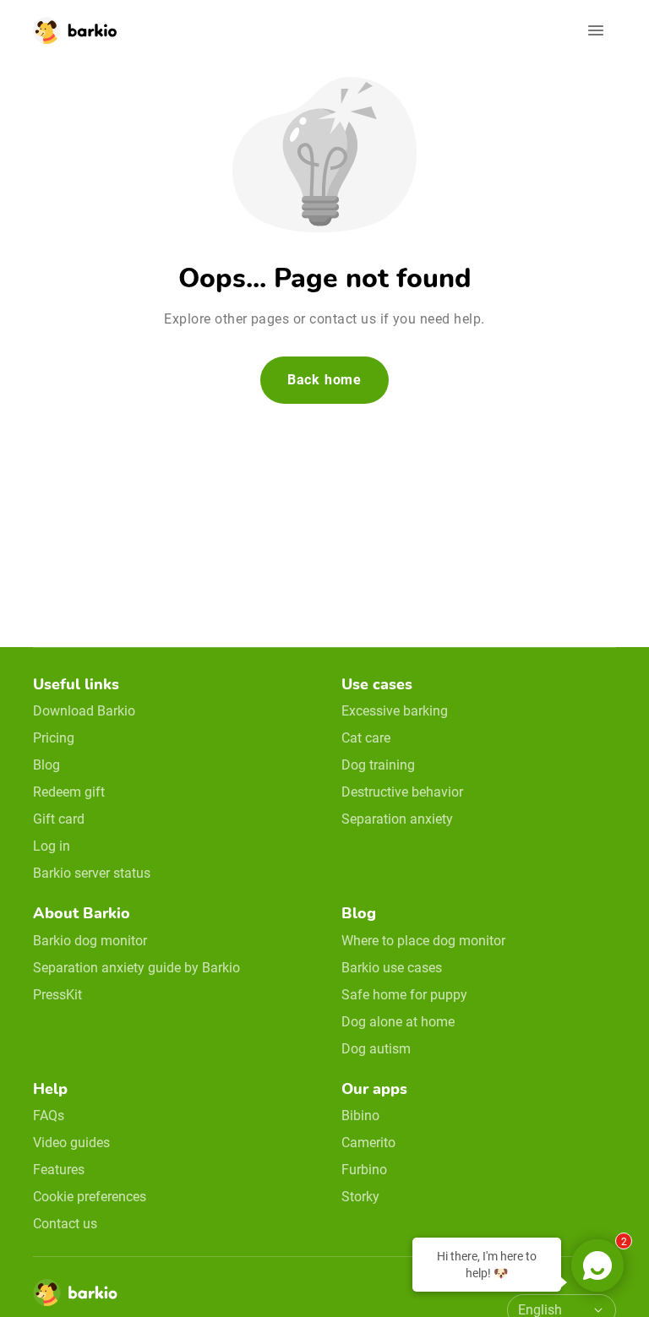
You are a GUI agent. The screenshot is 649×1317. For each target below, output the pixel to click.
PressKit (57, 995)
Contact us (65, 1224)
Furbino (364, 1170)
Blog (46, 765)
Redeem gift (69, 792)
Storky (360, 1197)
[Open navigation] (596, 30)
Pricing (53, 738)
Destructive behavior (402, 792)
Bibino (360, 1115)
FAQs (48, 1115)
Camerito (368, 1143)
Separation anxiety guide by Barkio (136, 968)
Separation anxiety (397, 819)
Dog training (378, 765)
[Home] (75, 1297)
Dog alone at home (398, 1022)
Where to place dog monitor (423, 941)
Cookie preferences (89, 1197)
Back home (324, 380)
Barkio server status (91, 873)
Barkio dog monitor (90, 941)
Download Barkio (84, 711)
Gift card (59, 819)
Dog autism (376, 1049)
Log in (51, 846)
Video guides (71, 1143)
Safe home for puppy (404, 995)
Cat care (365, 738)
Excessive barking (394, 711)
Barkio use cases (391, 968)
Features (59, 1170)
